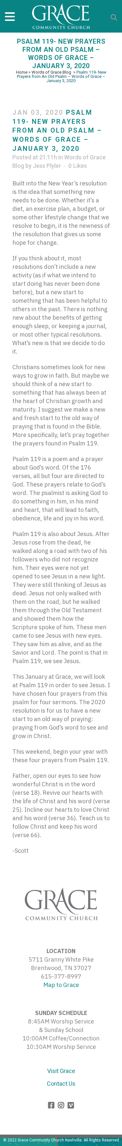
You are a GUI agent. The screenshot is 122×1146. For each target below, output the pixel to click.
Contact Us (61, 1083)
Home (21, 72)
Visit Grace (61, 1070)
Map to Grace (61, 985)
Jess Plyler (47, 165)
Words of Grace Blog (51, 72)
